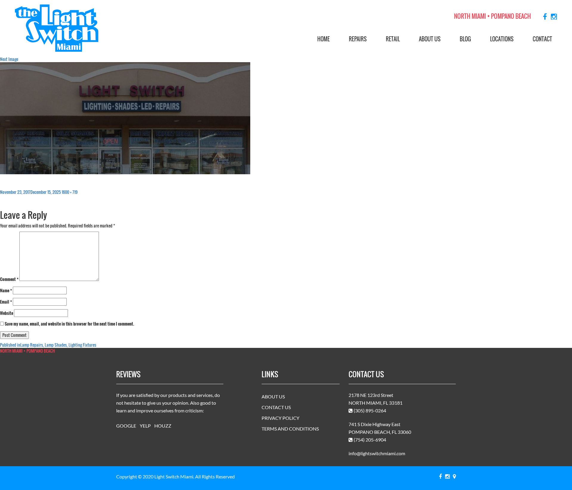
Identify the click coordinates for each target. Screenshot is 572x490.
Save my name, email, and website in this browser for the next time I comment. (69, 324)
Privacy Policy (280, 418)
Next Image (9, 59)
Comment (9, 279)
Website (6, 313)
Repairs (358, 39)
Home (323, 39)
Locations (502, 39)
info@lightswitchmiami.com (377, 453)
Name (6, 290)
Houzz (162, 425)
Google (126, 425)
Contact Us (276, 407)
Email (6, 302)
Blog (465, 39)
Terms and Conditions (290, 428)
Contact (542, 39)
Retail (393, 39)
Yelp (145, 425)
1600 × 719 (69, 192)
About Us (430, 39)
